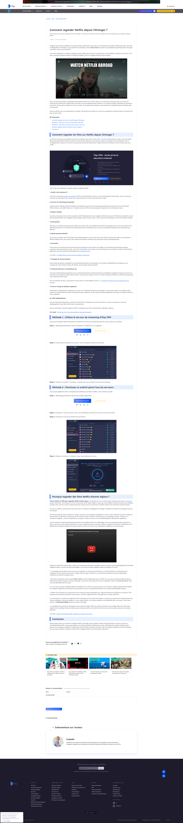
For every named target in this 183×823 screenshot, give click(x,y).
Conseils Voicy (75, 793)
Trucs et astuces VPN (61, 18)
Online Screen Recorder (36, 804)
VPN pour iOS (55, 791)
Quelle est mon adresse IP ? (78, 787)
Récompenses (116, 791)
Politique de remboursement (127, 820)
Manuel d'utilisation (96, 789)
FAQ (93, 787)
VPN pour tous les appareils (58, 800)
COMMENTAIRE (50, 695)
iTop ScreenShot (35, 793)
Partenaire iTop (116, 793)
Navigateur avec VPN (57, 798)
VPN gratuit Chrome (56, 795)
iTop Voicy (33, 791)
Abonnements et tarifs (36, 806)
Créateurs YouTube (117, 795)
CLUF (168, 820)
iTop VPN (103, 139)
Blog (56, 11)
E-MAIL (68, 692)
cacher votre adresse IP (70, 196)
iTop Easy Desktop (35, 789)
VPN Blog (74, 789)
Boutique (99, 6)
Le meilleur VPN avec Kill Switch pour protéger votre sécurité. (73, 255)
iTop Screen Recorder (36, 787)
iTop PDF (33, 800)
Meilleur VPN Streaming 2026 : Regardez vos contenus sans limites (74, 614)
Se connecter (170, 6)
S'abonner (101, 768)
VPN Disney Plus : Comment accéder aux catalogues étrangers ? (74, 312)
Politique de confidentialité (151, 820)
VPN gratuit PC (55, 789)
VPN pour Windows (72, 659)
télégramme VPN (85, 251)
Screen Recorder (76, 795)
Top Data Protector (35, 798)
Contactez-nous (116, 787)
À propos (115, 785)
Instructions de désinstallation (99, 793)
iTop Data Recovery (35, 795)
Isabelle (52, 39)
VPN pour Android (56, 793)
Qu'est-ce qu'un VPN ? (77, 785)
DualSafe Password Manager (38, 802)
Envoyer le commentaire (54, 709)
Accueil (48, 18)
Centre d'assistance (96, 785)
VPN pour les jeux (115, 659)
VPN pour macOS (56, 787)
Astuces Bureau (75, 791)
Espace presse (116, 789)
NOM (47, 692)
